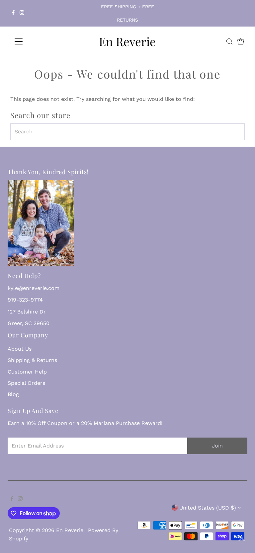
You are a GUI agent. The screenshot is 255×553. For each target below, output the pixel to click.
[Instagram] (22, 13)
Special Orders (26, 383)
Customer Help (27, 372)
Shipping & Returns (32, 360)
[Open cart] (240, 41)
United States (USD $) (207, 508)
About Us (20, 349)
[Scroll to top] (241, 539)
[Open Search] (229, 41)
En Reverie (127, 41)
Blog (13, 394)
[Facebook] (13, 13)
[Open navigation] (38, 41)
